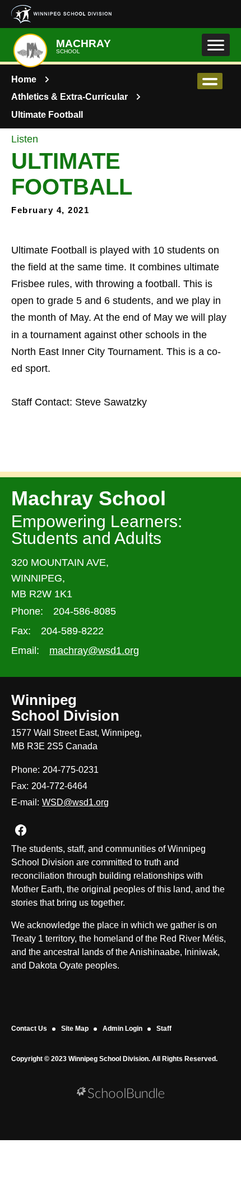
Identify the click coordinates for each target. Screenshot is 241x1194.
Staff (164, 1028)
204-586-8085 (84, 611)
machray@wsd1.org (94, 650)
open (210, 81)
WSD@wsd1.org (75, 802)
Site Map (75, 1028)
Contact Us (29, 1028)
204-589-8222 (72, 631)
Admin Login (122, 1028)
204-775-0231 (71, 770)
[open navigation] (216, 45)
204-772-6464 (59, 786)
